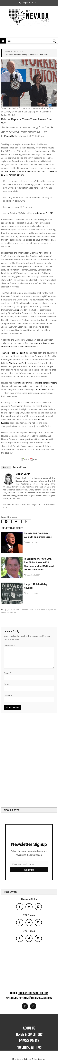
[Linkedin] (26, 521)
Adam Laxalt (15, 609)
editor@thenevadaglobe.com (33, 993)
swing (23, 439)
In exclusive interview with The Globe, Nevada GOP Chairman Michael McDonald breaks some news (39, 564)
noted (42, 252)
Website (8, 695)
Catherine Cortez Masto (30, 609)
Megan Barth (10, 136)
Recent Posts (19, 467)
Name (7, 673)
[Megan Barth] (8, 478)
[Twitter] (16, 521)
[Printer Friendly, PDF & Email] (29, 459)
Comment (9, 645)
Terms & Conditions (29, 1034)
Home (7, 51)
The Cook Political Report (13, 352)
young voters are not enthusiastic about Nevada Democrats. (28, 344)
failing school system (46, 382)
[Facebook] (6, 521)
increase (29, 386)
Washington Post (17, 363)
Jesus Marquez (47, 609)
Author (6, 467)
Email (7, 684)
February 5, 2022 (45, 213)
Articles (17, 51)
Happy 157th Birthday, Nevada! (36, 586)
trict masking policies (45, 389)
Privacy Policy (29, 1040)
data (20, 402)
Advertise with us (29, 1047)
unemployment (26, 382)
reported (20, 309)
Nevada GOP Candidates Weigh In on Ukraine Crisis (38, 535)
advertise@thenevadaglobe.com (35, 998)
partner (45, 439)
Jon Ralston (11, 612)
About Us (29, 1028)
